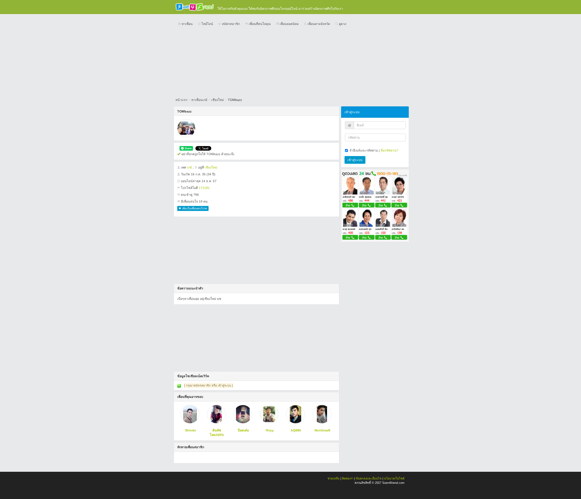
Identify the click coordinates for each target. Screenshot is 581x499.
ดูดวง (342, 24)
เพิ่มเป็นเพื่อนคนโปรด (194, 208)
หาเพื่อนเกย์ (199, 100)
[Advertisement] (290, 62)
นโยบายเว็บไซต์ (394, 478)
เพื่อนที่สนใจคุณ (259, 24)
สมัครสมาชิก (230, 24)
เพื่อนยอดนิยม (289, 24)
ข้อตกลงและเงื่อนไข (369, 478)
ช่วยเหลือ (333, 478)
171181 (204, 188)
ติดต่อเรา (347, 478)
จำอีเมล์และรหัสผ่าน (364, 150)
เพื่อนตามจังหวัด (318, 24)
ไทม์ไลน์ (207, 24)
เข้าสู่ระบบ (354, 160)
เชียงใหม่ (217, 100)
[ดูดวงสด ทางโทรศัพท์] (375, 205)
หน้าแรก (181, 100)
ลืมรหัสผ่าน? (389, 150)
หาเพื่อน (187, 24)
